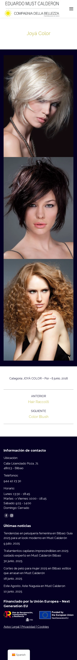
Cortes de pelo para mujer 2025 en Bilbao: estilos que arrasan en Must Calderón (37, 571)
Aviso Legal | (12, 626)
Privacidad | (29, 626)
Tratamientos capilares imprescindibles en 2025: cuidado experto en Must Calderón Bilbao (36, 553)
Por (46, 378)
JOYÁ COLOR (32, 378)
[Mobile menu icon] (71, 9)
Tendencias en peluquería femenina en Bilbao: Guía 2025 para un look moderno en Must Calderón (38, 535)
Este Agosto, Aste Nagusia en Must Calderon (34, 586)
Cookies (43, 626)
